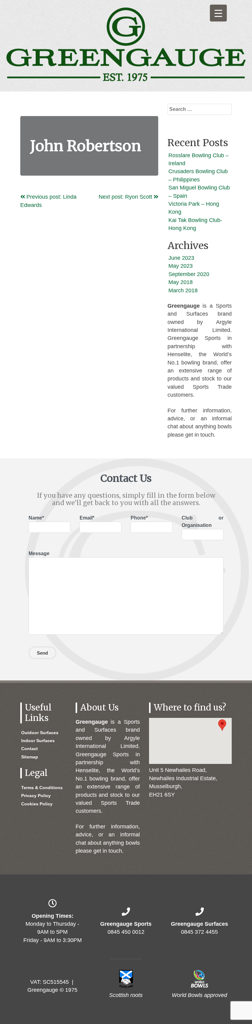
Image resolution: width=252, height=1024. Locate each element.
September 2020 (188, 274)
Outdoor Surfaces (39, 732)
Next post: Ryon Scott (126, 197)
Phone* (139, 517)
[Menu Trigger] (218, 13)
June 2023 (181, 258)
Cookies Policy (37, 803)
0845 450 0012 (126, 932)
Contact (29, 748)
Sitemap (29, 756)
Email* (87, 517)
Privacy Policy (36, 795)
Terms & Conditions (42, 787)
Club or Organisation (202, 521)
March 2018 (183, 290)
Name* (36, 517)
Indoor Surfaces (38, 740)
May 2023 (180, 266)
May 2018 (180, 282)
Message (39, 553)
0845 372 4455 (199, 932)
